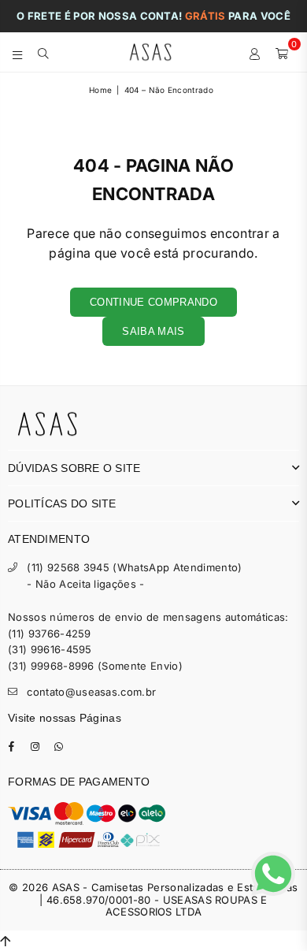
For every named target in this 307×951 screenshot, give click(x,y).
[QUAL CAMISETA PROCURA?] (44, 52)
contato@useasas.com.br (91, 691)
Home (100, 90)
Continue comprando (153, 302)
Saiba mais (153, 331)
